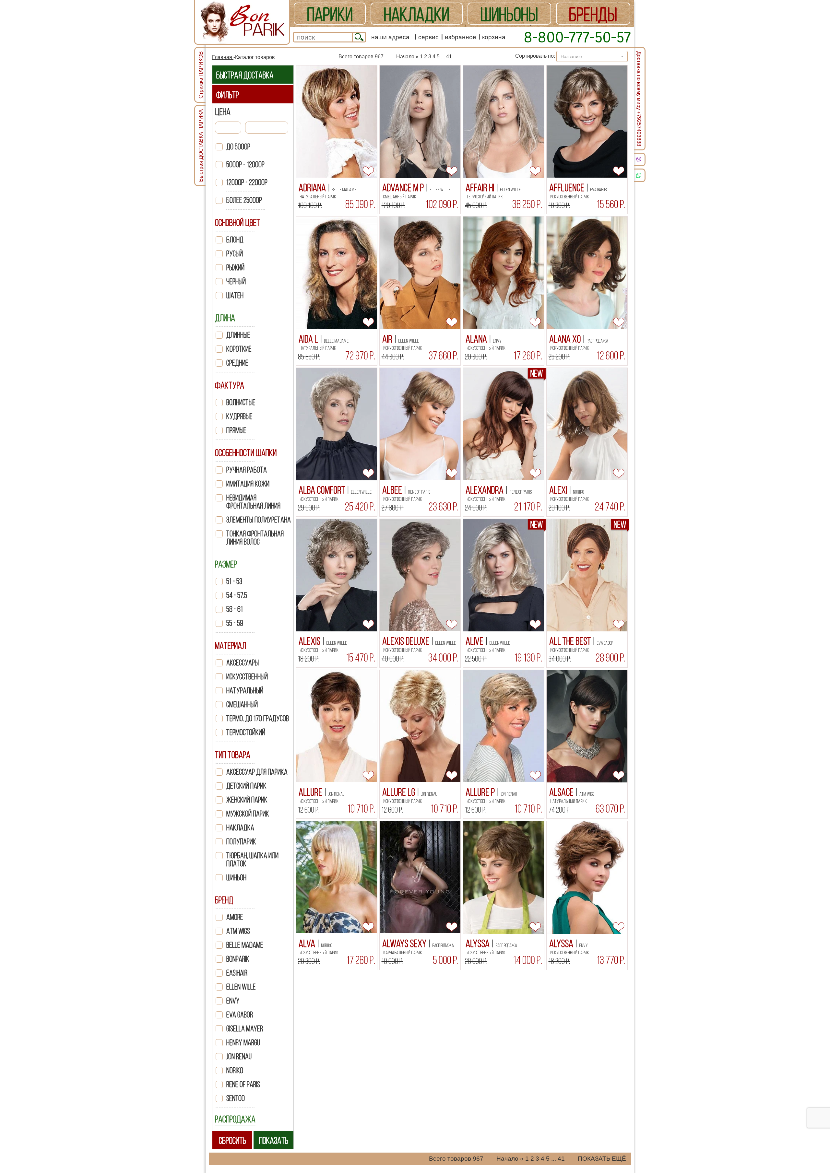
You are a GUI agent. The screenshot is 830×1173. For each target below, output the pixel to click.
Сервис (428, 37)
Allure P (481, 792)
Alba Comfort (323, 490)
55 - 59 (234, 623)
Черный (236, 281)
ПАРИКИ (330, 14)
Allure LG (399, 792)
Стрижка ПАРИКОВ (201, 75)
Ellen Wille (241, 987)
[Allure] (336, 726)
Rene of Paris (243, 1084)
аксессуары (242, 663)
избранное (460, 37)
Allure (311, 792)
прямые (236, 430)
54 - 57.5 (236, 595)
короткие (239, 349)
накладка (240, 828)
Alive (475, 641)
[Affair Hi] (503, 121)
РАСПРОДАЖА (235, 1119)
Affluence (567, 188)
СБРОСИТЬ (232, 1140)
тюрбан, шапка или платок (252, 859)
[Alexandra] (503, 424)
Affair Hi (481, 188)
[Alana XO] (587, 273)
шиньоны (509, 14)
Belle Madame (244, 945)
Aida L (309, 339)
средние (237, 363)
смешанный (242, 704)
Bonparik (237, 959)
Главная (222, 57)
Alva (308, 943)
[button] (592, 56)
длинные (238, 335)
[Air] (420, 273)
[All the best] (587, 575)
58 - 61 (234, 609)
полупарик (241, 842)
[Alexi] (587, 424)
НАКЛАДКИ (416, 14)
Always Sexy (405, 943)
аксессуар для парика (257, 772)
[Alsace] (587, 726)
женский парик (246, 800)
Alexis (310, 641)
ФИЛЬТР (227, 94)
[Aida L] (336, 273)
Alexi (559, 490)
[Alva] (336, 877)
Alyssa (478, 943)
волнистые (240, 402)
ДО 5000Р (238, 147)
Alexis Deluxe (406, 641)
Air (388, 339)
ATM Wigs (238, 931)
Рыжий (235, 268)
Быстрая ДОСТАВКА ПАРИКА (201, 145)
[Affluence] (587, 121)
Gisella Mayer (244, 1029)
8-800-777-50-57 (577, 37)
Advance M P (403, 188)
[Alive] (503, 575)
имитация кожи (247, 484)
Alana (477, 339)
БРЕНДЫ (593, 14)
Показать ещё (602, 1158)
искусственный (247, 677)
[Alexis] (336, 575)
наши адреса (390, 37)
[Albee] (420, 424)
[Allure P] (503, 726)
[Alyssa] (503, 877)
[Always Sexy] (420, 877)
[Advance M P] (420, 121)
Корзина (493, 37)
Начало (405, 56)
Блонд (234, 240)
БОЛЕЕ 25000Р (244, 200)
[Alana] (503, 273)
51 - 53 (234, 581)
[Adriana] (336, 121)
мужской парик (247, 814)
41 (449, 56)
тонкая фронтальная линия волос (255, 538)
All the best (570, 641)
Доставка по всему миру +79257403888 (639, 98)
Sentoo (235, 1098)
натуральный (244, 690)
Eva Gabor (239, 1015)
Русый (234, 254)
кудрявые (239, 416)
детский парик (246, 786)
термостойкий (245, 732)
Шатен (234, 295)
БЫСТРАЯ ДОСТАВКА (245, 75)
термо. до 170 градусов (257, 718)
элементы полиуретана (258, 520)
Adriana (313, 188)
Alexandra (485, 490)
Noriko (234, 1070)
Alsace (562, 792)
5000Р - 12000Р (245, 164)
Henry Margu (243, 1042)
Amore (234, 917)
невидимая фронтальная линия (253, 502)
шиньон (236, 878)
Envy (233, 1001)
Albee (393, 490)
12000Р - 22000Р (246, 182)
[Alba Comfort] (336, 424)
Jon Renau (239, 1056)
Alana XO (565, 339)
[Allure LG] (420, 726)
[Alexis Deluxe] (420, 575)
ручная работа (246, 470)
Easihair (236, 973)
